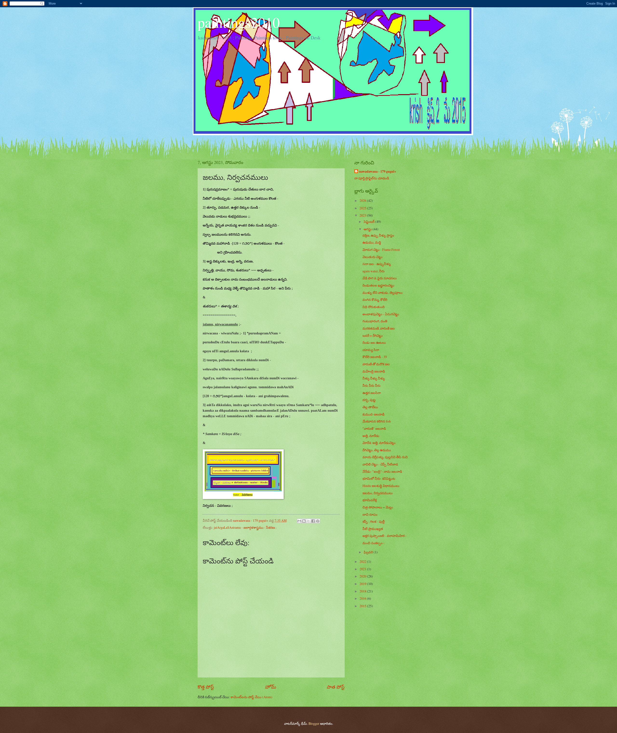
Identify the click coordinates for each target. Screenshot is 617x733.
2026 (363, 200)
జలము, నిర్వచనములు (377, 493)
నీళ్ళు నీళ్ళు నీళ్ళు (373, 378)
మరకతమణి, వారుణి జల (378, 328)
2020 (363, 576)
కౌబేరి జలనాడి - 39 (374, 356)
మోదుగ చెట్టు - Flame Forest (381, 249)
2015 (363, 606)
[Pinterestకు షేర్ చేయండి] (317, 521)
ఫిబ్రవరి (369, 552)
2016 (363, 598)
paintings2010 (239, 22)
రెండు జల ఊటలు (374, 342)
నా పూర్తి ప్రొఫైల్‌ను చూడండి (371, 178)
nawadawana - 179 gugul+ (377, 171)
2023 (363, 215)
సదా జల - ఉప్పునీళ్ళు (376, 263)
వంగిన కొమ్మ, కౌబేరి (374, 299)
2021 (363, 569)
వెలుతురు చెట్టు (372, 256)
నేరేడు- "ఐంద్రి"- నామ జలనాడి (382, 471)
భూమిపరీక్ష (369, 500)
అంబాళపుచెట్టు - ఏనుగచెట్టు (380, 314)
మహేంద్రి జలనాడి (373, 371)
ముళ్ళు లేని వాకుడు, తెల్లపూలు (382, 292)
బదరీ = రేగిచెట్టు (372, 335)
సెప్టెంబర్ (369, 221)
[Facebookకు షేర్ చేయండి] (313, 521)
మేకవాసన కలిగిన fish (376, 421)
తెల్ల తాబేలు (370, 407)
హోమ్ (270, 687)
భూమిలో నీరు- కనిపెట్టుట (378, 478)
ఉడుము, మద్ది (371, 242)
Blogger (313, 723)
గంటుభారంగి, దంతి (374, 321)
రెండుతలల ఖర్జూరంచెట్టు (378, 285)
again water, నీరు (373, 271)
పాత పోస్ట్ (336, 687)
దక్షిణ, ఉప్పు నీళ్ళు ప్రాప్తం (378, 235)
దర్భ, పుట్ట (369, 399)
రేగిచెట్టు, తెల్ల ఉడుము (376, 450)
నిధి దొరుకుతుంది (373, 306)
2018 (363, 591)
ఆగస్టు (368, 229)
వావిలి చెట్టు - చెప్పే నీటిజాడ (380, 464)
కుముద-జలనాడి (373, 414)
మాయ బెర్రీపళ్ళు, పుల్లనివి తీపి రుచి (385, 457)
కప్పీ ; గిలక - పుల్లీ (373, 521)
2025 (363, 208)
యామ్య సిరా (370, 349)
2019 (363, 583)
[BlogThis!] (304, 521)
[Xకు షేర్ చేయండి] (308, 521)
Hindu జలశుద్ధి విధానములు (380, 485)
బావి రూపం (369, 514)
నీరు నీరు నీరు (371, 385)
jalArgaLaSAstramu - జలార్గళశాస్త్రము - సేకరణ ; (245, 527)
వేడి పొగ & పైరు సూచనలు (379, 278)
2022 (363, 561)
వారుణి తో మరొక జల (376, 364)
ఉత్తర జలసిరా (371, 392)
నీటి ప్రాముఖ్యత (372, 528)
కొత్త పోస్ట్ (206, 687)
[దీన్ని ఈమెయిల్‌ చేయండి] (299, 521)
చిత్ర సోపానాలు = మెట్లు (377, 507)
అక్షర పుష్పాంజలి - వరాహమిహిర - (384, 535)
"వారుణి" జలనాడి (374, 428)
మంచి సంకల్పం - (373, 543)
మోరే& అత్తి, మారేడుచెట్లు (379, 442)
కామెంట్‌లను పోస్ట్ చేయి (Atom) (251, 697)
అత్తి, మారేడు (370, 435)
